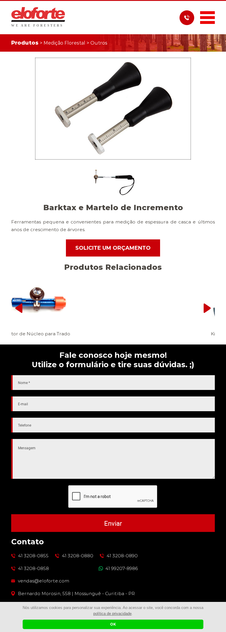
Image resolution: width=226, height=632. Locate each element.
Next (207, 308)
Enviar (113, 523)
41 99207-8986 (121, 568)
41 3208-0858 (33, 568)
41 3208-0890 (122, 555)
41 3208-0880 (77, 555)
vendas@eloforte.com (43, 581)
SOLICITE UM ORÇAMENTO (113, 248)
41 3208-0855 (33, 555)
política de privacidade (112, 613)
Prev (19, 308)
